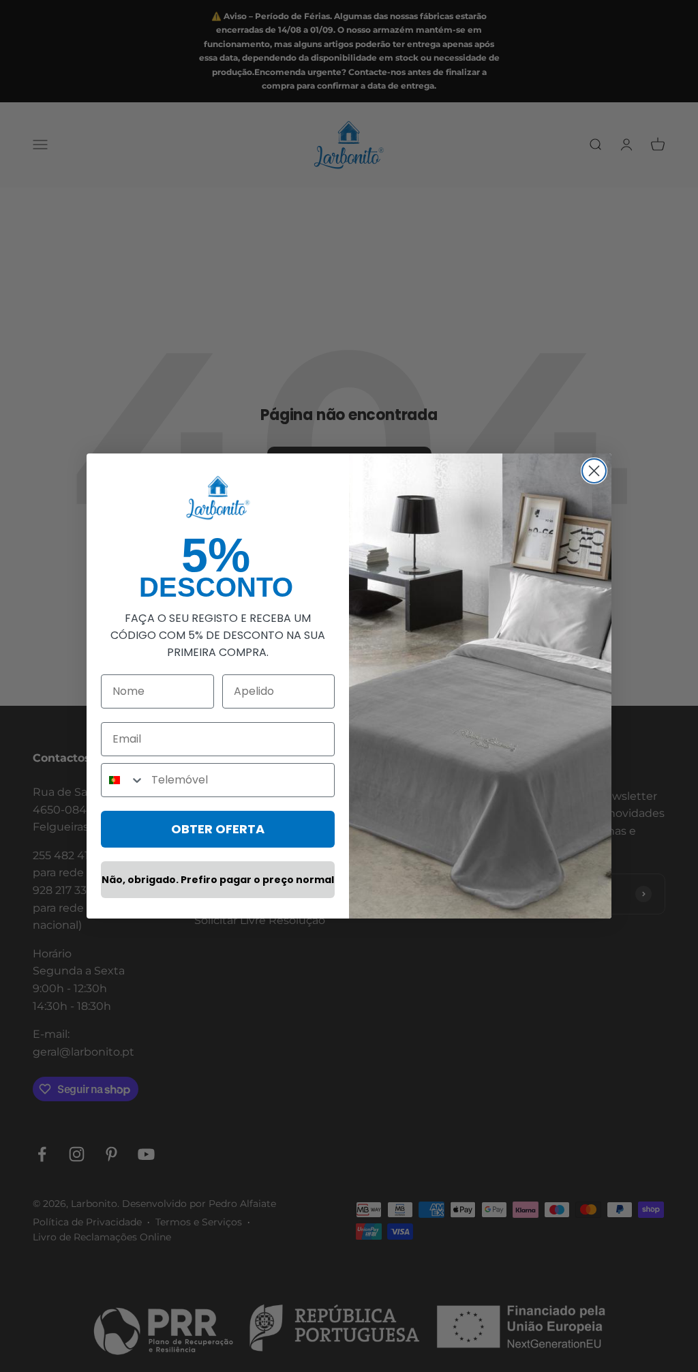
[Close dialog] (594, 471)
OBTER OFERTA (217, 828)
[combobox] (123, 780)
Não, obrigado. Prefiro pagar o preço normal (218, 879)
